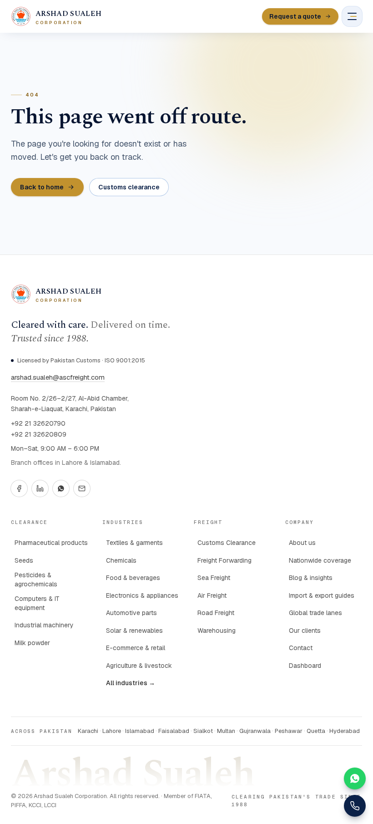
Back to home (42, 187)
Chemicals (121, 560)
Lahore (111, 731)
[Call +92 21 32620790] (355, 806)
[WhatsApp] (61, 488)
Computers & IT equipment (37, 603)
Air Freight (212, 595)
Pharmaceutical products (51, 543)
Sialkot (203, 731)
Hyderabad (344, 731)
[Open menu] (352, 16)
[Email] (82, 488)
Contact (301, 648)
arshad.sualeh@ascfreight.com (58, 377)
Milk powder (32, 643)
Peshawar (288, 731)
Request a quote (295, 16)
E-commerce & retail (135, 648)
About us (302, 543)
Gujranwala (255, 731)
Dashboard (305, 665)
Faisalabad (173, 731)
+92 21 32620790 (38, 423)
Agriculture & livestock (139, 665)
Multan (226, 731)
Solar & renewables (134, 630)
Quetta (316, 731)
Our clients (305, 630)
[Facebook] (19, 488)
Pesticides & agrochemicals (36, 579)
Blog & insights (311, 578)
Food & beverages (133, 578)
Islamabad (139, 731)
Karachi (88, 731)
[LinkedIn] (40, 488)
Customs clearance (129, 187)
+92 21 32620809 (38, 434)
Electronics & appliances (142, 595)
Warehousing (216, 630)
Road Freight (215, 613)
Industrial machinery (44, 625)
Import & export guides (321, 595)
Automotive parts (131, 613)
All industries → (130, 683)
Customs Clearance (226, 543)
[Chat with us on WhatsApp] (355, 778)
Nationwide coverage (320, 560)
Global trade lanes (315, 613)
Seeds (24, 560)
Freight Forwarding (224, 560)
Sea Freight (213, 578)
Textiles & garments (134, 543)
